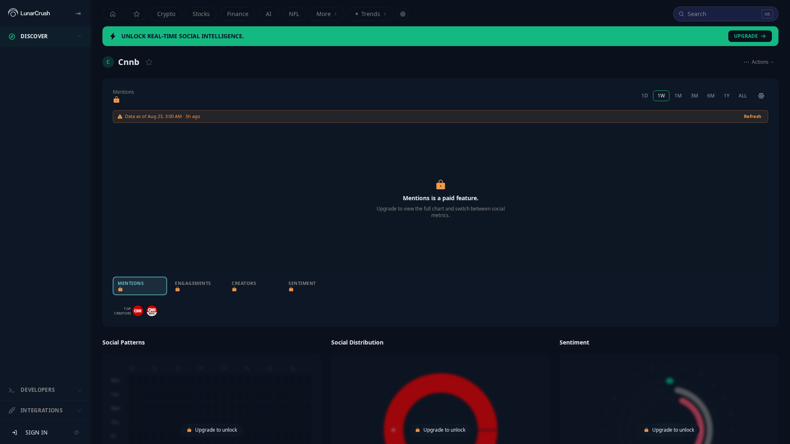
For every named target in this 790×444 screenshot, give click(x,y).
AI (269, 14)
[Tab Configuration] (403, 14)
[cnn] (137, 310)
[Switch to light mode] (76, 432)
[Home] (112, 14)
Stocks (201, 14)
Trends (367, 14)
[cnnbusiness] (151, 310)
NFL (294, 14)
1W (661, 95)
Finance (238, 14)
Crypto (166, 14)
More (323, 14)
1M (678, 95)
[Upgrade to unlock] (116, 100)
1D (644, 95)
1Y (727, 95)
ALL (743, 95)
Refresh (752, 116)
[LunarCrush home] (29, 13)
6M (711, 95)
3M (694, 95)
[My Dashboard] (136, 14)
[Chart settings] (761, 96)
